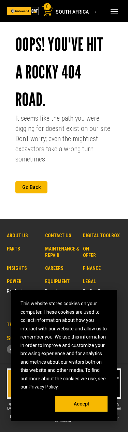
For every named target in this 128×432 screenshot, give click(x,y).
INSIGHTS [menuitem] (17, 268)
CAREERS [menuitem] (54, 268)
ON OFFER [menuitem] (86, 252)
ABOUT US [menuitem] (17, 235)
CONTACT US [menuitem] (58, 235)
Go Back (31, 187)
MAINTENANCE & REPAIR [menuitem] (62, 252)
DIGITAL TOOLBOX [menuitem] (101, 235)
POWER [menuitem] (14, 281)
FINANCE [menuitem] (92, 268)
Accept (81, 404)
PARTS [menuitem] (13, 249)
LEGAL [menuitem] (89, 281)
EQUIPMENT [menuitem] (57, 281)
